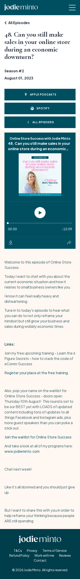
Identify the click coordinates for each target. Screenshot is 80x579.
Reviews (65, 555)
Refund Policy (19, 555)
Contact (40, 560)
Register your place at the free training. (36, 372)
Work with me (44, 555)
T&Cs (18, 550)
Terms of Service (54, 550)
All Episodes (19, 22)
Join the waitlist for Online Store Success (38, 437)
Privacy (32, 550)
